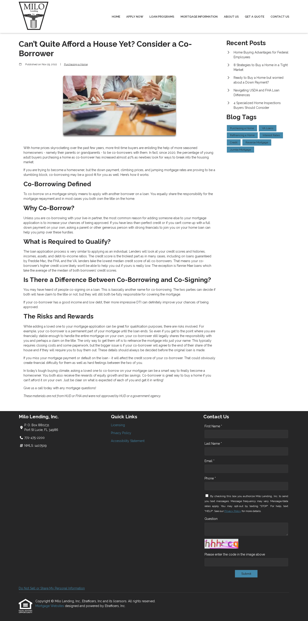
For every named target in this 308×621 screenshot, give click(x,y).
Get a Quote (254, 16)
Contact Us (280, 16)
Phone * (210, 478)
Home (116, 16)
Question (211, 519)
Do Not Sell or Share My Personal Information (52, 588)
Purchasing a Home (76, 64)
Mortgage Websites (50, 606)
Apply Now (134, 16)
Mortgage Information (199, 16)
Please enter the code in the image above (235, 554)
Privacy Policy (121, 433)
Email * (209, 461)
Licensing (118, 425)
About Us (231, 16)
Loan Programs (161, 16)
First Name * (213, 426)
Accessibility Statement (128, 441)
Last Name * (213, 443)
